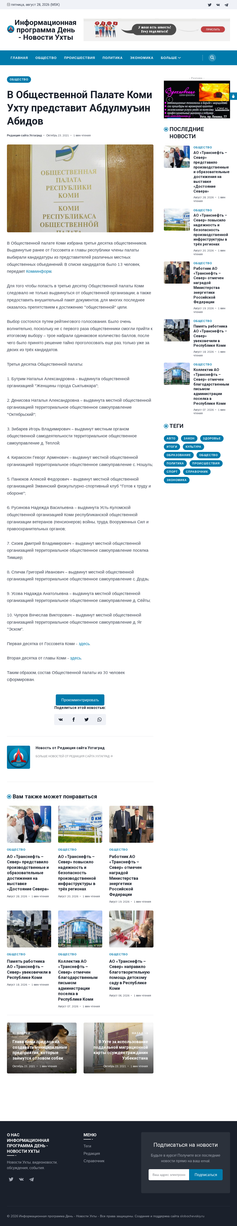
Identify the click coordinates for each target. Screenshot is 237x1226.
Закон (189, 438)
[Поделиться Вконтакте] (60, 719)
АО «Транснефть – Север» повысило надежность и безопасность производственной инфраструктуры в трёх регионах (77, 872)
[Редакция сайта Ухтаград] (18, 767)
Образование (179, 455)
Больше (169, 58)
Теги (87, 1146)
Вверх (220, 1216)
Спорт (172, 471)
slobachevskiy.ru (192, 1216)
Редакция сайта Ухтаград (24, 135)
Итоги (172, 446)
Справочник (197, 471)
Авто (171, 438)
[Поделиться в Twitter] (86, 719)
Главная (19, 58)
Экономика (141, 58)
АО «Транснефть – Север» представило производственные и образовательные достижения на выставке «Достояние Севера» (28, 872)
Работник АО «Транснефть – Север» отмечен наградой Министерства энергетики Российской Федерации (208, 285)
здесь (84, 643)
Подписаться (206, 1174)
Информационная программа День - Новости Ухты (58, 1216)
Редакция (92, 1153)
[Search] (212, 57)
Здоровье (212, 438)
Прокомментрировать (80, 700)
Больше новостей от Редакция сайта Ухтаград (73, 756)
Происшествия (79, 58)
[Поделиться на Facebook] (73, 719)
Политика (113, 58)
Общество (46, 58)
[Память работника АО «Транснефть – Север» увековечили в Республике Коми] (29, 928)
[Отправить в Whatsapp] (99, 719)
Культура (193, 446)
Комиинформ (38, 271)
